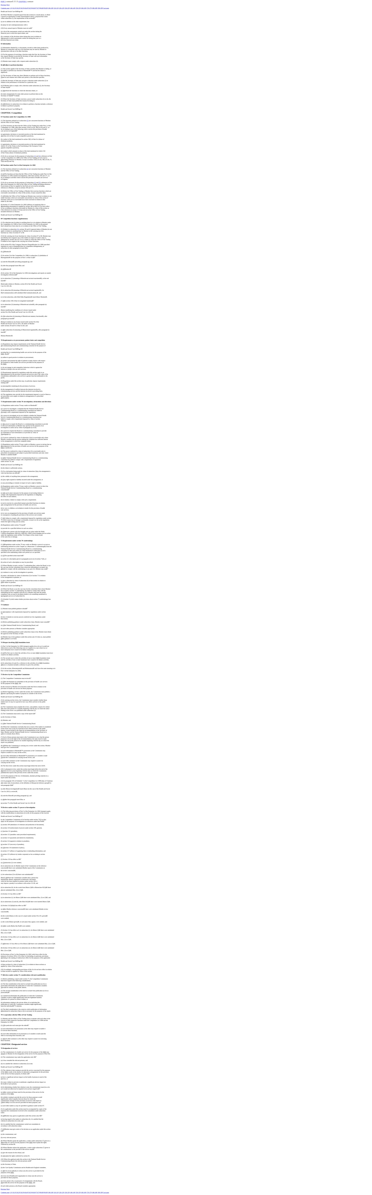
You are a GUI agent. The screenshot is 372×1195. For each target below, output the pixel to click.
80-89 (42, 8)
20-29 (18, 8)
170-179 (89, 8)
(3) (18, 229)
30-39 (22, 8)
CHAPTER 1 (22, 1)
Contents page (5, 8)
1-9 (11, 8)
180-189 (94, 8)
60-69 (34, 8)
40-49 (26, 8)
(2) (27, 120)
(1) (35, 156)
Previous (3, 5)
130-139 (67, 8)
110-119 (56, 8)
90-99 (46, 8)
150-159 (78, 8)
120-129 (61, 8)
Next (7, 5)
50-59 (30, 8)
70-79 (38, 8)
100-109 (50, 8)
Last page (106, 8)
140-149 (72, 8)
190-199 (100, 8)
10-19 (14, 8)
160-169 (83, 8)
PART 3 (3, 1)
